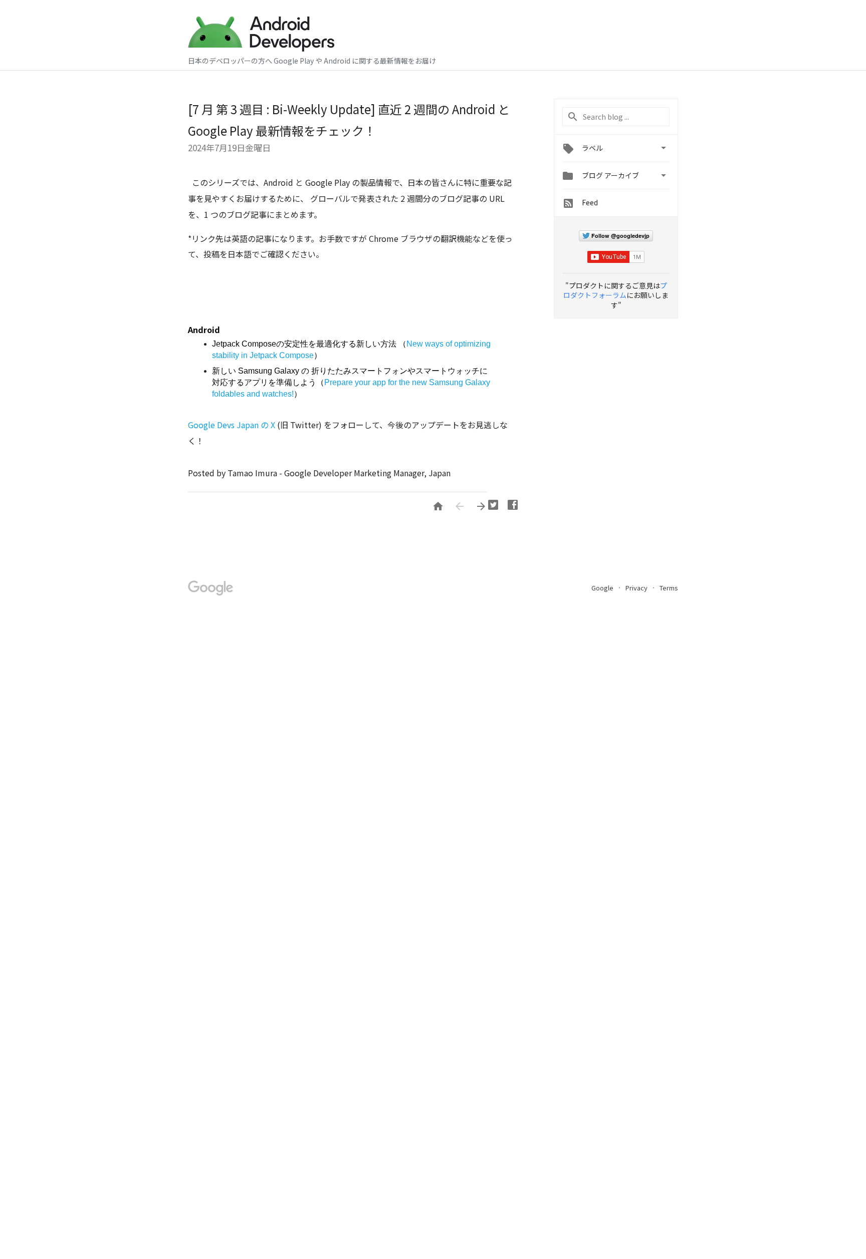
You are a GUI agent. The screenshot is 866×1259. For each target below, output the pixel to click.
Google (603, 587)
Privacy (637, 587)
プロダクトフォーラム (615, 290)
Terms (669, 587)
